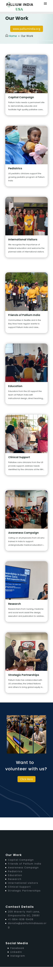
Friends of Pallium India (24, 315)
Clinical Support (19, 457)
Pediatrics (15, 168)
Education (15, 386)
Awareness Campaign (23, 533)
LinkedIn (16, 952)
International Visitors (22, 239)
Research (14, 604)
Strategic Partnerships (23, 675)
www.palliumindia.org (26, 29)
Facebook (17, 948)
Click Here (26, 779)
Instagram (17, 956)
